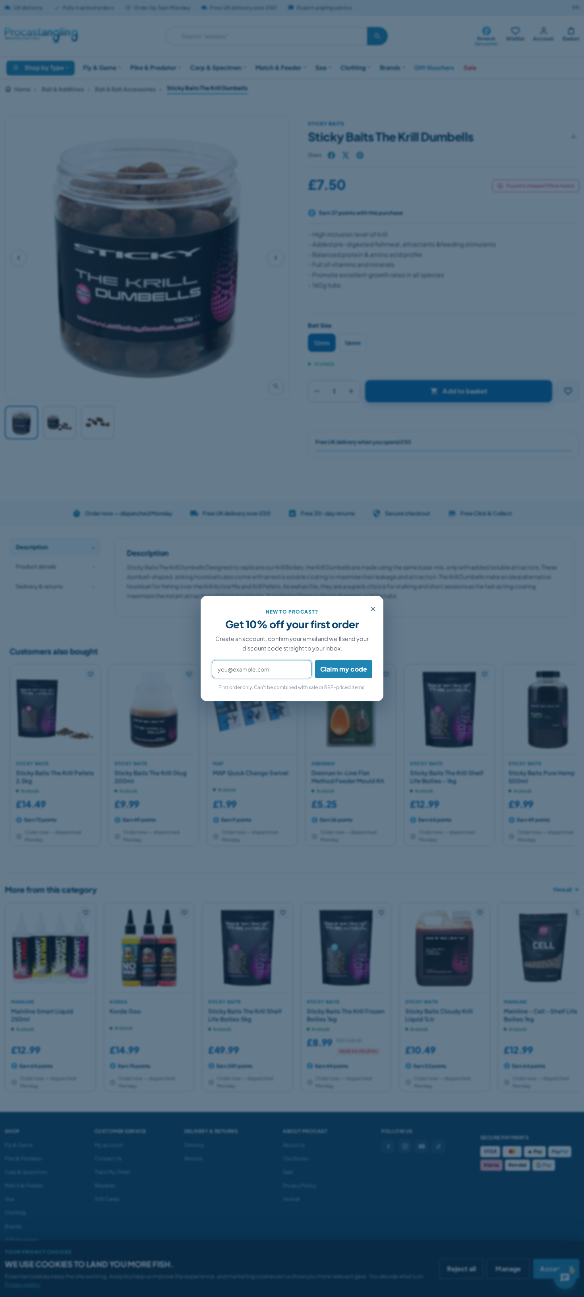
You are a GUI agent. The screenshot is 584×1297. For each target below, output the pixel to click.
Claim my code (343, 669)
